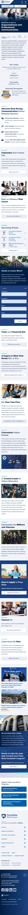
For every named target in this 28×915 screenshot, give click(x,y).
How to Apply (7, 6)
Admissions (4, 839)
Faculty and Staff (16, 865)
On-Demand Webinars (6, 856)
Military (3, 847)
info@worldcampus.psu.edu (10, 876)
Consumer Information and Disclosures (9, 901)
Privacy (19, 899)
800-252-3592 (13, 877)
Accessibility (3, 899)
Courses (8, 36)
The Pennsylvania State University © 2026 (9, 904)
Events (13, 853)
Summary (3, 36)
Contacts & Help (5, 853)
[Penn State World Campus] (5, 2)
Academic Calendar (19, 856)
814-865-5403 (6, 874)
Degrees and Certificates (7, 831)
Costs (19, 36)
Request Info (20, 6)
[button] (22, 2)
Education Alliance (5, 865)
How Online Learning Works (8, 835)
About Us (3, 827)
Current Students (5, 863)
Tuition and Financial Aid (7, 843)
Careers (14, 36)
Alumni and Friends (16, 863)
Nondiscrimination (12, 899)
